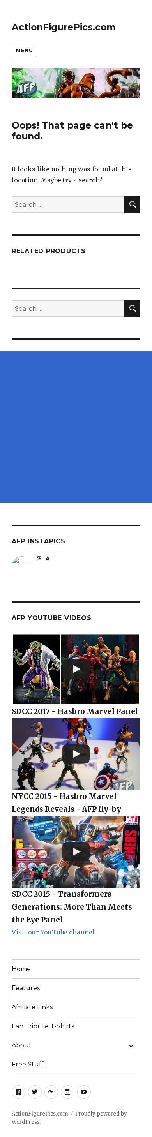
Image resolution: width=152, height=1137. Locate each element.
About (22, 1045)
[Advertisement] (76, 427)
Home (21, 969)
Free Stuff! (28, 1064)
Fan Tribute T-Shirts (43, 1026)
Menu (24, 50)
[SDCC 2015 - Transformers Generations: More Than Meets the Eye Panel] (76, 852)
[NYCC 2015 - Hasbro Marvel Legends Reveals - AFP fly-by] (76, 754)
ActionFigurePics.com (64, 27)
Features (26, 988)
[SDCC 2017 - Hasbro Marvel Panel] (76, 669)
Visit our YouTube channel (53, 932)
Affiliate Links (32, 1007)
